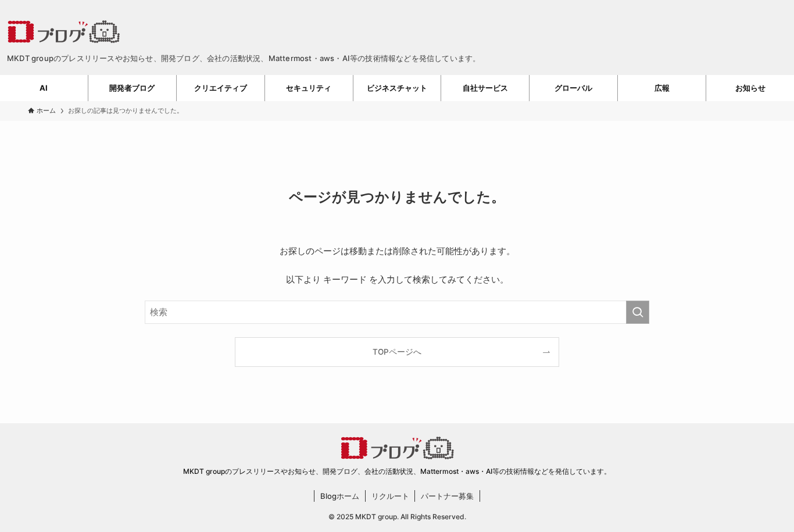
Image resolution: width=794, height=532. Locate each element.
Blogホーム (339, 496)
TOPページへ (397, 351)
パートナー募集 (447, 496)
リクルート (390, 496)
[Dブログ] (397, 31)
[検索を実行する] (637, 312)
